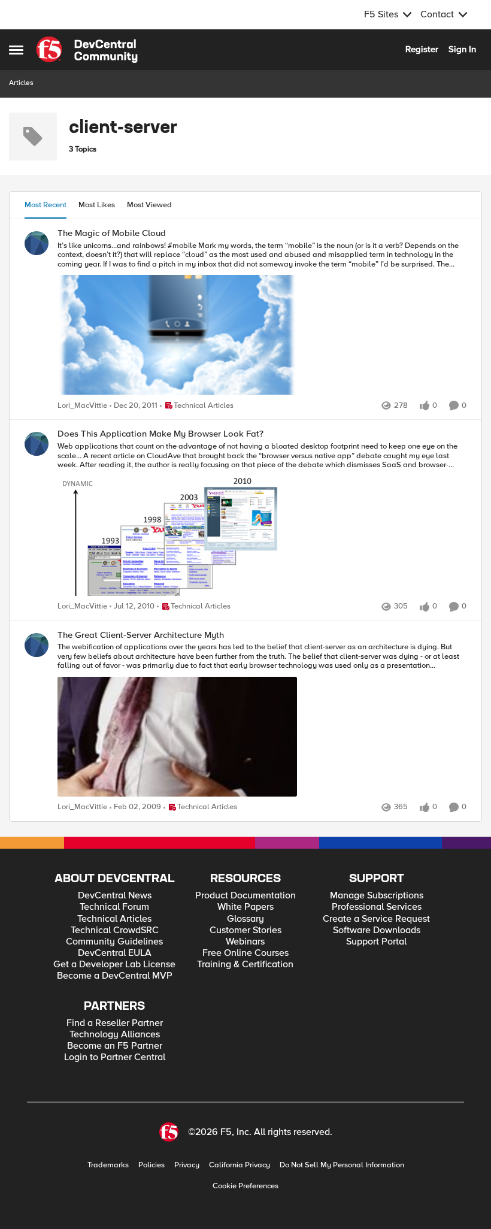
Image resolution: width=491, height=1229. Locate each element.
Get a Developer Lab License (114, 964)
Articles (21, 82)
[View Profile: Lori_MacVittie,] (37, 243)
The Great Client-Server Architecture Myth (140, 635)
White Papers (245, 907)
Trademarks (108, 1165)
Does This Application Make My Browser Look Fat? (160, 434)
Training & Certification (245, 964)
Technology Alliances (114, 1034)
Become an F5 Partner (114, 1046)
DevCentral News (114, 895)
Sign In (462, 49)
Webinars (245, 942)
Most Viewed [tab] (149, 205)
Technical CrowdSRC (115, 930)
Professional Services (377, 907)
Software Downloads (376, 930)
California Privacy (239, 1165)
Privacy (186, 1165)
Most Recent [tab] (45, 205)
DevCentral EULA (114, 953)
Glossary (245, 919)
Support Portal (376, 942)
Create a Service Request (376, 919)
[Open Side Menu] (16, 50)
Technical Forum (114, 907)
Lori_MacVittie (82, 405)
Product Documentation (245, 895)
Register (421, 49)
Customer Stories (245, 930)
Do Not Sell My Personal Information (342, 1165)
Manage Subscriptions (376, 895)
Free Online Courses (245, 953)
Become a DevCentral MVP (114, 976)
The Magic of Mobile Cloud (111, 233)
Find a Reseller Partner (114, 1023)
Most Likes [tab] (96, 205)
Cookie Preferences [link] (245, 1186)
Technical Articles (114, 919)
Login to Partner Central (114, 1057)
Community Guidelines (114, 942)
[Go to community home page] (86, 49)
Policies (151, 1165)
